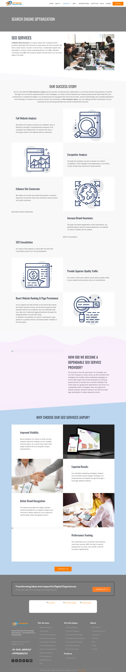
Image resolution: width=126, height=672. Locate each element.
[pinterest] (27, 660)
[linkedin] (20, 660)
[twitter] (16, 660)
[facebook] (13, 660)
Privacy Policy (82, 670)
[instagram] (23, 660)
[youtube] (31, 660)
